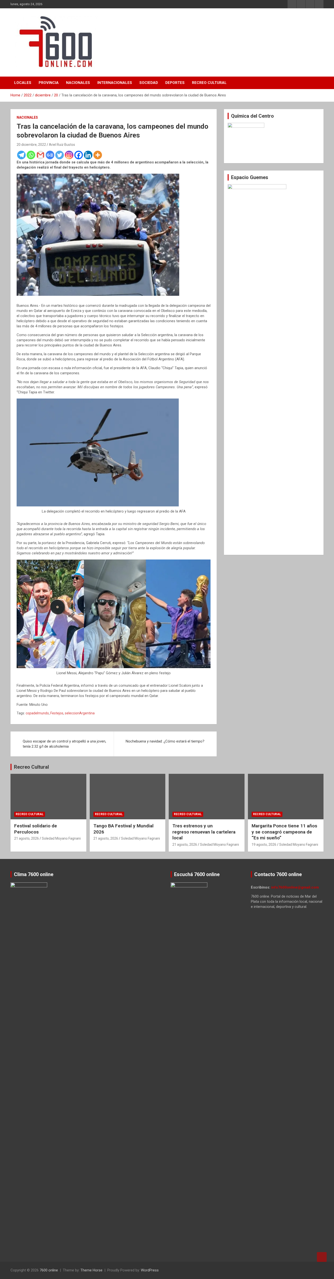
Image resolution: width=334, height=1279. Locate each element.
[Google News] (50, 155)
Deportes (175, 82)
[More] (97, 155)
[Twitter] (59, 155)
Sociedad (148, 82)
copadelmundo (37, 713)
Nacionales (78, 82)
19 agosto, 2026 (264, 844)
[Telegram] (21, 155)
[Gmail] (40, 155)
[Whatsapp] (31, 155)
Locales (22, 82)
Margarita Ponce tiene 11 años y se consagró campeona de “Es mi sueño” (284, 832)
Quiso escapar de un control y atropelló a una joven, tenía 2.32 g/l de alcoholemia (64, 744)
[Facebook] (78, 155)
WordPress (150, 1270)
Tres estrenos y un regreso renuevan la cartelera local (203, 832)
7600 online (49, 1270)
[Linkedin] (88, 155)
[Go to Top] (322, 1257)
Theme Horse (91, 1270)
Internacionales (114, 82)
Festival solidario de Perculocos (35, 829)
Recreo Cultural (209, 82)
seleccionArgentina (80, 713)
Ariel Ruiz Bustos (62, 145)
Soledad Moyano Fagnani (61, 838)
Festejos (56, 713)
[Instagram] (69, 155)
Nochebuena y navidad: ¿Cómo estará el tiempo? (165, 741)
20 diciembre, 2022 (31, 145)
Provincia (49, 82)
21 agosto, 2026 (26, 838)
